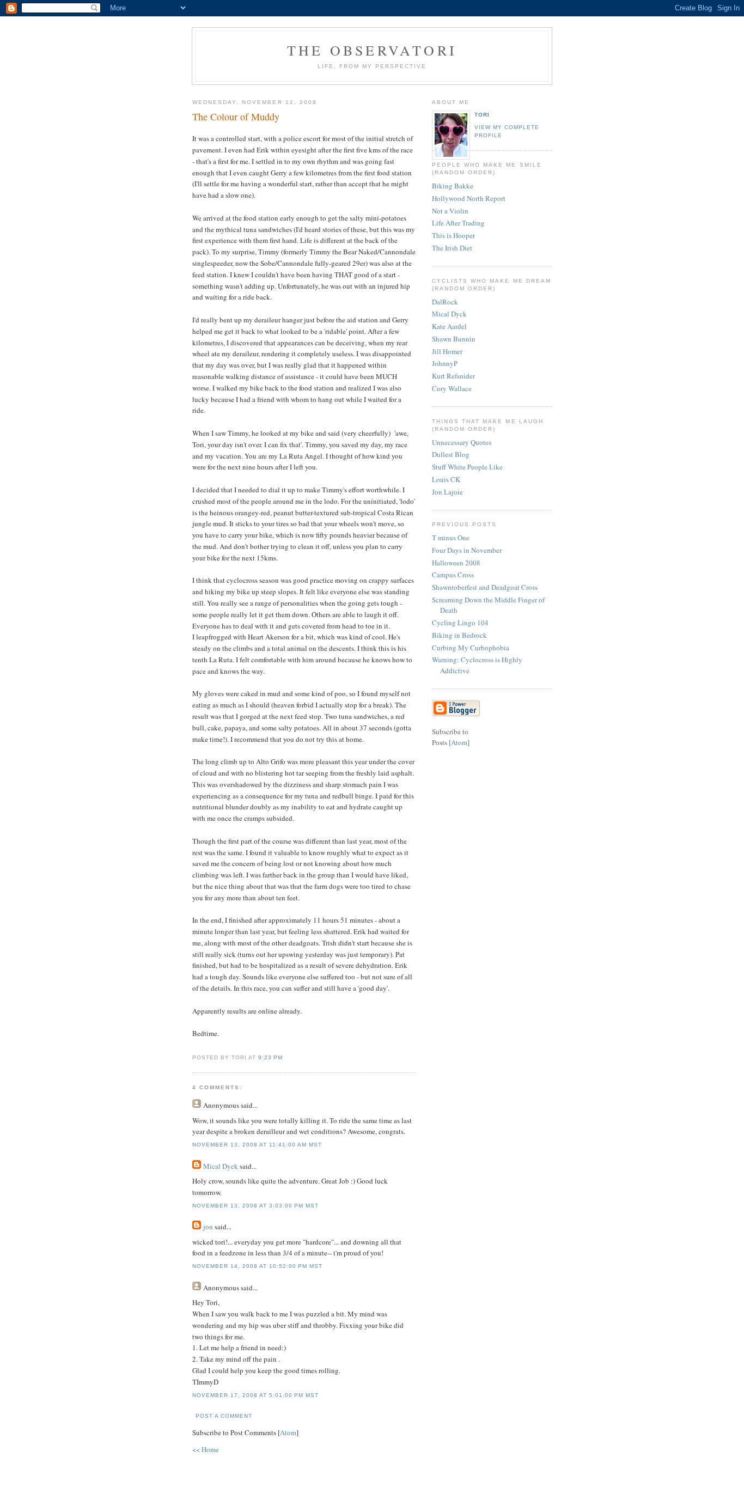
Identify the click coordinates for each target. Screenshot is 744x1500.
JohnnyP (445, 363)
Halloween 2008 (456, 563)
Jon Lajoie (447, 492)
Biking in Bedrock (459, 635)
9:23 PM (270, 1057)
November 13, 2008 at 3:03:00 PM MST (255, 1206)
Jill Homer (447, 351)
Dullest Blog (450, 454)
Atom (288, 1432)
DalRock (445, 302)
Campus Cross (453, 575)
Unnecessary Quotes (461, 442)
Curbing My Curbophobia (470, 648)
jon (208, 1226)
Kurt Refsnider (453, 376)
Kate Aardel (449, 326)
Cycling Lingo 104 (460, 622)
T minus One (450, 537)
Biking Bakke (452, 186)
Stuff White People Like (467, 467)
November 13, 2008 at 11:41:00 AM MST (257, 1145)
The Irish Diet (452, 248)
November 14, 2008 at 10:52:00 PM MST (257, 1266)
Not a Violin (450, 211)
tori (482, 115)
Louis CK (446, 479)
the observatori (372, 50)
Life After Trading (458, 223)
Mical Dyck (220, 1166)
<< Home (205, 1449)
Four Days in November (467, 550)
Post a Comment (224, 1416)
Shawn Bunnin (453, 339)
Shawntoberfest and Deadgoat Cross (485, 587)
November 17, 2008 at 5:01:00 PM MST (255, 1395)
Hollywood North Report (468, 198)
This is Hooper (453, 235)
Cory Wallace (452, 388)
